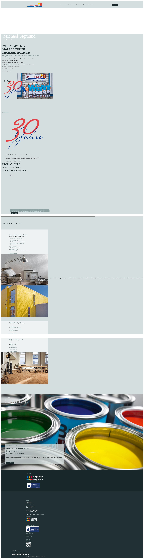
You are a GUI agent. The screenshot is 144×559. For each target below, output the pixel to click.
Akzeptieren (3, 282)
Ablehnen (11, 282)
